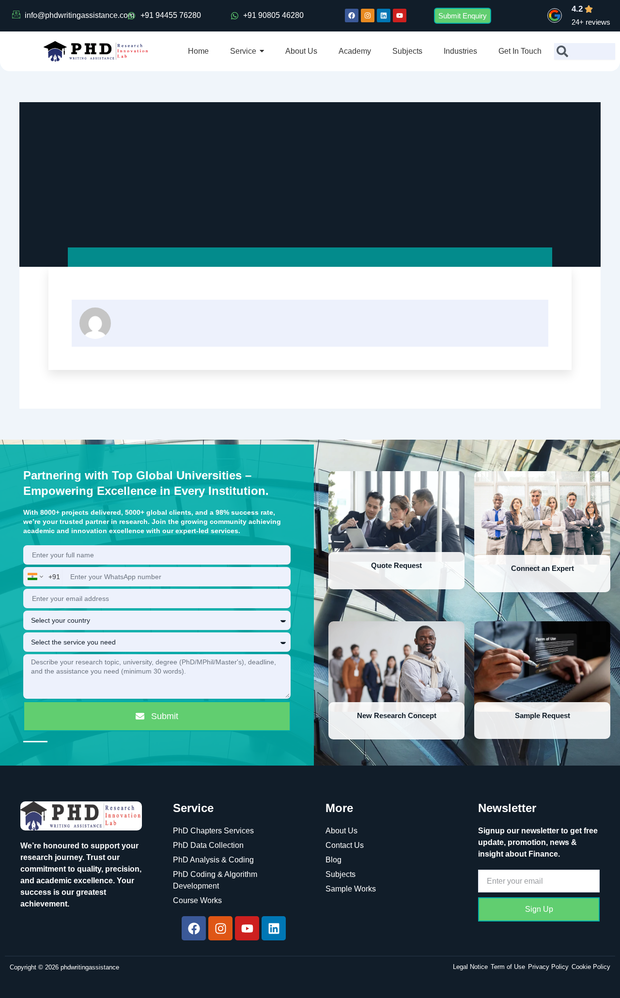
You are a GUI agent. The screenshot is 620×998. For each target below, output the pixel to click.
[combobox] (584, 51)
